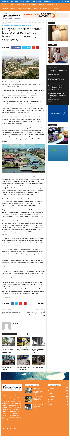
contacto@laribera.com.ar (9, 424)
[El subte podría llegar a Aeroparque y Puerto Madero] (23, 341)
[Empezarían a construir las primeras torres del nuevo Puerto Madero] (8, 341)
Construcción (31, 4)
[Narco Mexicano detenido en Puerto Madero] (38, 360)
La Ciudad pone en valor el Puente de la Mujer (11, 313)
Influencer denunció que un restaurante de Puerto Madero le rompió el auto (57, 95)
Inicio (16, 1)
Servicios (55, 8)
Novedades (20, 25)
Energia (41, 4)
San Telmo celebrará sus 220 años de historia (8, 367)
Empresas (10, 4)
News (2, 4)
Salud (29, 8)
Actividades (46, 8)
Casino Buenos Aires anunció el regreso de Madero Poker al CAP (35, 314)
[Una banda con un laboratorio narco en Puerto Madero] (23, 360)
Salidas (50, 404)
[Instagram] (62, 1)
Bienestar (21, 8)
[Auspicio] (58, 33)
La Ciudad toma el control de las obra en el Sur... (39, 406)
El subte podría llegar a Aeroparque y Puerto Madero (23, 349)
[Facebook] (60, 1)
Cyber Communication (9, 438)
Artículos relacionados (10, 334)
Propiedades (20, 4)
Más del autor (22, 334)
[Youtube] (68, 1)
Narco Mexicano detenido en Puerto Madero (37, 367)
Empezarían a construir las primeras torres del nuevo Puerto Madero (8, 350)
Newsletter (29, 1)
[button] (67, 7)
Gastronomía (51, 4)
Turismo (4, 8)
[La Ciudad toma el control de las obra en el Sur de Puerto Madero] (38, 341)
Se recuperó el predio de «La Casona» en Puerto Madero (56, 86)
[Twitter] (65, 1)
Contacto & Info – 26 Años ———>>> (43, 1)
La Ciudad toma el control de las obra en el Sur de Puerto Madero (38, 350)
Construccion (6, 25)
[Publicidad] (58, 55)
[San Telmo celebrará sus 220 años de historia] (8, 360)
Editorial (6, 43)
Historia (22, 1)
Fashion (12, 8)
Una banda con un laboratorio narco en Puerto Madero (23, 367)
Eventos (36, 8)
